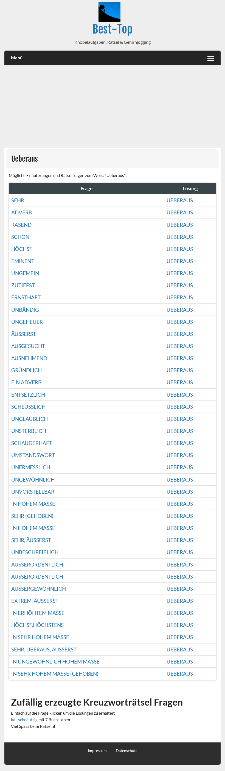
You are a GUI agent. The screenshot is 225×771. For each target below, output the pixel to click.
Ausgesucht (28, 346)
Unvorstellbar (32, 491)
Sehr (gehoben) (32, 516)
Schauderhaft (31, 443)
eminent (22, 261)
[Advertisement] (113, 106)
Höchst (21, 249)
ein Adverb (26, 382)
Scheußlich (28, 407)
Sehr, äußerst (31, 540)
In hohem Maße (33, 504)
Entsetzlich (28, 394)
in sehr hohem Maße (40, 637)
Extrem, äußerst (34, 601)
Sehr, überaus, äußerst (44, 649)
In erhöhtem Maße (37, 613)
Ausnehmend (29, 358)
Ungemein (25, 273)
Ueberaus (180, 200)
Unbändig (25, 309)
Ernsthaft (26, 297)
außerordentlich (37, 576)
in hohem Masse (33, 528)
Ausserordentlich (37, 564)
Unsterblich (28, 431)
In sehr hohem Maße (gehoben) (55, 673)
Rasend (21, 225)
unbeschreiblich (34, 552)
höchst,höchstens (37, 625)
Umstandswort (33, 455)
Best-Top (112, 29)
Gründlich (26, 370)
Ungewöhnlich (33, 479)
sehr (17, 200)
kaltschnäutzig (24, 719)
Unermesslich (30, 467)
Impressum (97, 751)
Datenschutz (126, 751)
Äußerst (23, 334)
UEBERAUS (180, 637)
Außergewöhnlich (38, 588)
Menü (16, 57)
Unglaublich (29, 419)
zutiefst (23, 285)
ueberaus (180, 528)
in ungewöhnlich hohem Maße (55, 661)
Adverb (21, 212)
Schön (20, 237)
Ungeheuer (27, 322)
